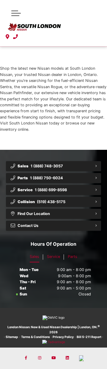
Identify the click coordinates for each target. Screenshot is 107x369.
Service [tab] (53, 256)
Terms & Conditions (35, 337)
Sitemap (12, 337)
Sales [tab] (34, 256)
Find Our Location (34, 213)
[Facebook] (26, 358)
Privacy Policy (63, 337)
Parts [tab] (72, 256)
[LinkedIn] (67, 358)
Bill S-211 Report (89, 337)
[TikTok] (81, 358)
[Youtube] (53, 358)
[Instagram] (40, 358)
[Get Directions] (7, 37)
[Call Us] (15, 37)
